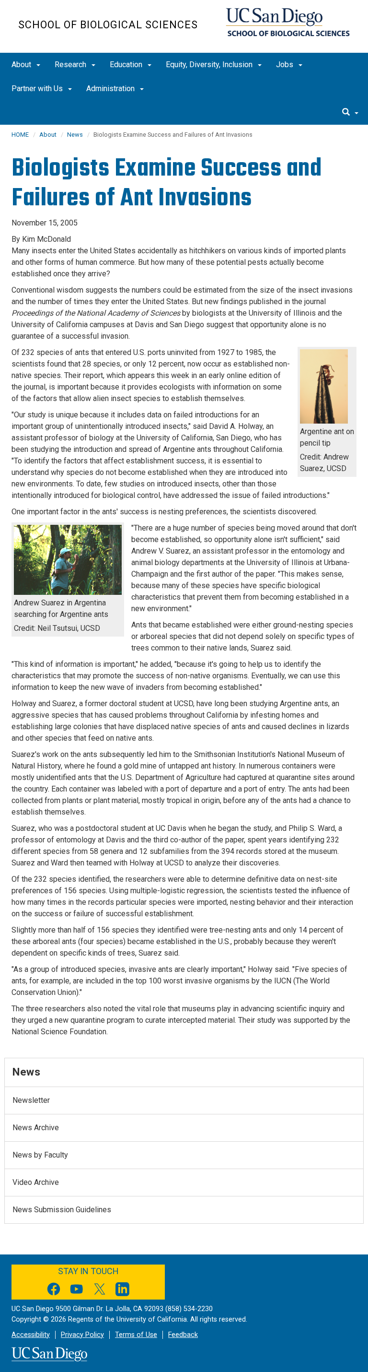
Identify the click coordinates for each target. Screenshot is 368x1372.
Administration (111, 88)
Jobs (285, 64)
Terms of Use (136, 1335)
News (75, 134)
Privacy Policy (82, 1335)
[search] (350, 113)
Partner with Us (38, 88)
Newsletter (31, 1100)
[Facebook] (53, 1291)
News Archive (35, 1127)
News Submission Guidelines (61, 1209)
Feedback (183, 1335)
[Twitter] (99, 1291)
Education (127, 64)
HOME (20, 134)
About (22, 64)
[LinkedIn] (122, 1291)
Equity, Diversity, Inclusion (210, 64)
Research (71, 64)
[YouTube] (76, 1291)
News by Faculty (40, 1154)
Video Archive (35, 1182)
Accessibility (31, 1335)
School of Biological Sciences (108, 25)
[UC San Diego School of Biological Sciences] (288, 22)
